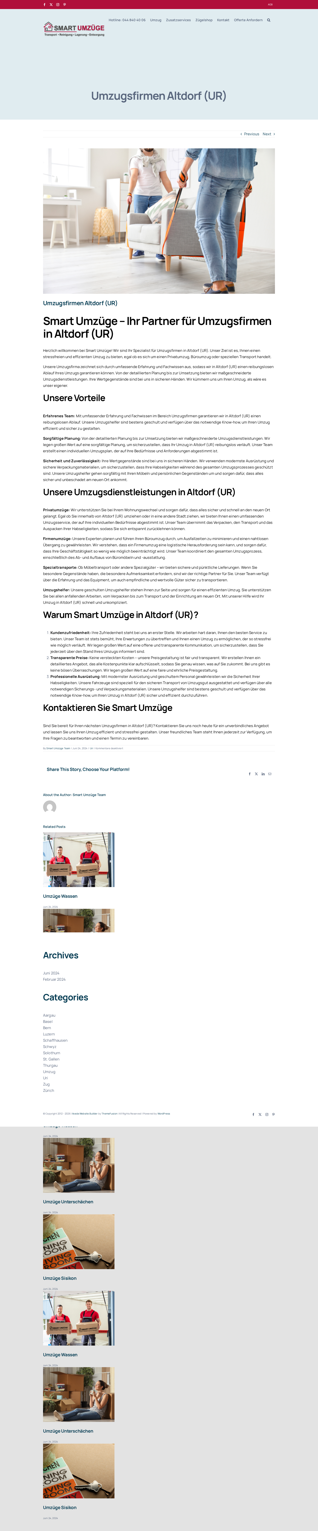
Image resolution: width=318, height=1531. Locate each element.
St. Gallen (51, 1059)
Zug (46, 1084)
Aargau (49, 1015)
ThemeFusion (109, 1113)
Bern (47, 1027)
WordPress (164, 1113)
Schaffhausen (55, 1040)
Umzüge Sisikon (60, 1278)
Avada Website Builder (85, 1113)
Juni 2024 (51, 973)
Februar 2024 (54, 979)
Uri (91, 748)
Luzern (49, 1034)
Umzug (49, 1071)
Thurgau (50, 1065)
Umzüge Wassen (60, 896)
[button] (268, 20)
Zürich (48, 1090)
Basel (48, 1021)
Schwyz (49, 1046)
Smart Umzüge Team (58, 748)
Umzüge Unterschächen (68, 1202)
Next (267, 133)
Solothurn (51, 1052)
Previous (251, 133)
